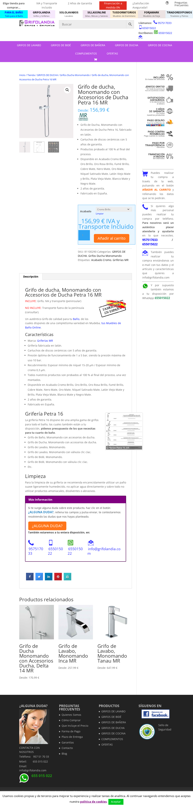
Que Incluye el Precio (75, 725)
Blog (64, 753)
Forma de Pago (71, 731)
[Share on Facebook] (30, 579)
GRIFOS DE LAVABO (29, 45)
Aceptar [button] (116, 801)
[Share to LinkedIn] (48, 579)
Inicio (22, 75)
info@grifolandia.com (103, 551)
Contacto (67, 748)
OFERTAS (112, 53)
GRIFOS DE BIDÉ (61, 45)
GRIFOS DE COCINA (160, 45)
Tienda (31, 75)
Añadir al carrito (112, 238)
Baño (75, 319)
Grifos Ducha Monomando (75, 75)
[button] (67, 90)
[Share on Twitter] (39, 579)
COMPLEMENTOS (86, 53)
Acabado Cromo (101, 260)
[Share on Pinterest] (58, 579)
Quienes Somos (71, 714)
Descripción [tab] (30, 276)
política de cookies (93, 801)
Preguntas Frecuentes (181, 4)
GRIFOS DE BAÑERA (93, 45)
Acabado (85, 211)
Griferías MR (121, 260)
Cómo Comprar (71, 720)
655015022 (149, 28)
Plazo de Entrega (72, 737)
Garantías (68, 742)
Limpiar (100, 213)
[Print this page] (67, 579)
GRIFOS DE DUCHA (126, 45)
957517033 (165, 23)
